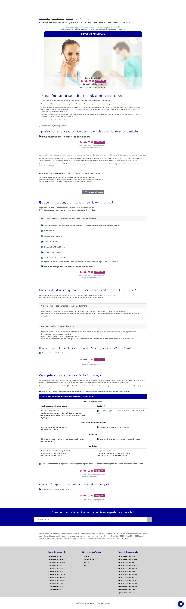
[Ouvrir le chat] (181, 604)
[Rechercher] (149, 519)
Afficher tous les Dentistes (94, 192)
